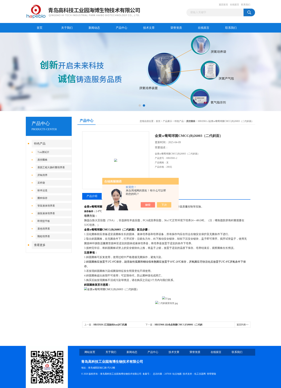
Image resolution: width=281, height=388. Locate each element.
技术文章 (149, 27)
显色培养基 (43, 228)
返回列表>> (243, 324)
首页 (39, 27)
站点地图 (177, 373)
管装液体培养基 (46, 205)
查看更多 (39, 245)
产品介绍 (92, 196)
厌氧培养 (42, 175)
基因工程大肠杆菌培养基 (51, 167)
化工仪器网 (200, 373)
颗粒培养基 (43, 236)
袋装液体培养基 (46, 213)
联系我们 (245, 4)
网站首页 (89, 352)
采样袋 (41, 182)
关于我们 (67, 27)
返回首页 (223, 4)
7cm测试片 (43, 152)
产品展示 (167, 121)
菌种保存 (42, 198)
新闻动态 (94, 27)
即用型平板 (43, 221)
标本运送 (42, 190)
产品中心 (121, 27)
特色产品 (39, 143)
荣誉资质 (176, 27)
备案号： (147, 373)
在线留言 (234, 4)
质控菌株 (42, 159)
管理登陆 (211, 373)
